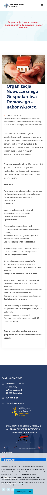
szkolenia (19, 122)
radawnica (8, 122)
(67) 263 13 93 (12, 398)
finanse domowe (10, 125)
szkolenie (38, 125)
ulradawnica (13, 119)
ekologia (20, 125)
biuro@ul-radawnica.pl (15, 403)
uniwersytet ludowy (26, 119)
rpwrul (25, 122)
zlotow (37, 119)
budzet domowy (34, 122)
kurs (13, 122)
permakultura (29, 125)
